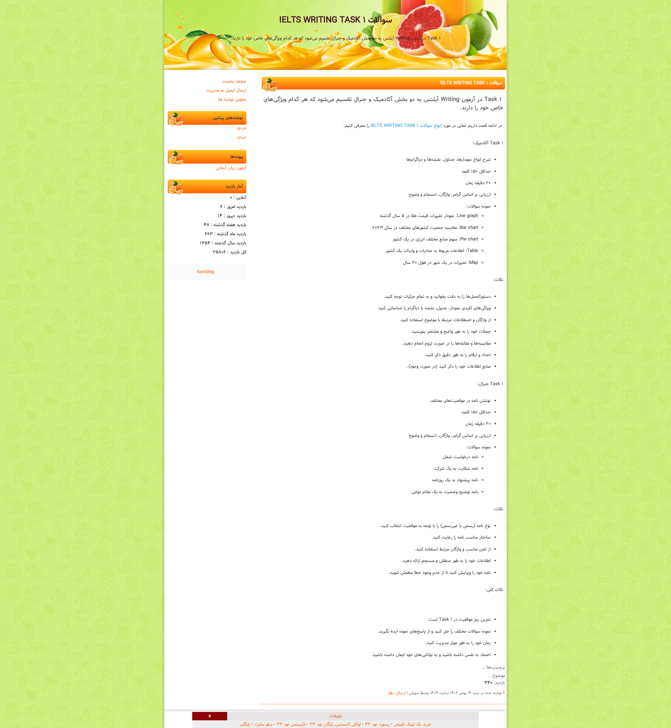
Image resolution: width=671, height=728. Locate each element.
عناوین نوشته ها (232, 99)
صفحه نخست (234, 81)
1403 (241, 129)
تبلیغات (335, 716)
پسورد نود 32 (377, 724)
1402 (241, 138)
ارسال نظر (397, 693)
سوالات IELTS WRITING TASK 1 (335, 20)
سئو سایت (263, 724)
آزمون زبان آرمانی (231, 168)
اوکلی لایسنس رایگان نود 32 (335, 724)
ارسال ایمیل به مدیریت (226, 90)
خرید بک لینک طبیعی (412, 724)
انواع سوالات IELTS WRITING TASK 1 (406, 125)
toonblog (205, 271)
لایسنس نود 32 (291, 724)
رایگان (245, 724)
